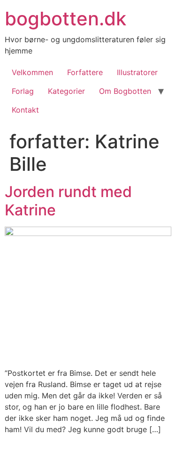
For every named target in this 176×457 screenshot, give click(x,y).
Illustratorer (137, 72)
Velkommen (32, 72)
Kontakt (25, 109)
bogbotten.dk (65, 18)
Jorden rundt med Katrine (68, 201)
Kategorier (66, 91)
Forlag (23, 91)
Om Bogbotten (125, 91)
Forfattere (85, 72)
